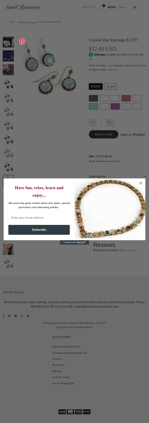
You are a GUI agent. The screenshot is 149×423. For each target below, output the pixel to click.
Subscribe (39, 229)
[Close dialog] (141, 183)
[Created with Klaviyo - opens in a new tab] (74, 242)
